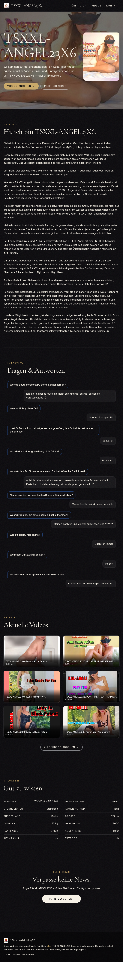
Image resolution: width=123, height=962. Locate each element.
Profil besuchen (61, 898)
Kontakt (112, 5)
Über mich (79, 5)
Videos (97, 5)
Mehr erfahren (55, 86)
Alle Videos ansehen (61, 747)
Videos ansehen (21, 86)
